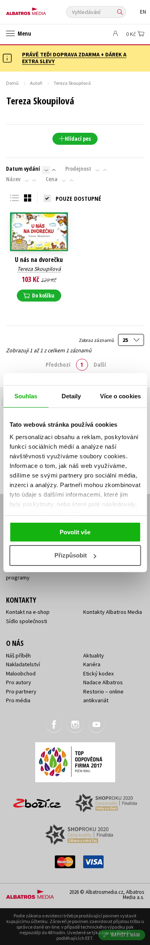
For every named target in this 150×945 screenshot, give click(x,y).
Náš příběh (18, 655)
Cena (52, 179)
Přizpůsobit (70, 555)
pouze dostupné (78, 198)
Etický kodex (98, 673)
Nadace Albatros (103, 682)
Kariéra (91, 664)
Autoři (36, 83)
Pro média (18, 700)
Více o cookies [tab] (120, 396)
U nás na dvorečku (39, 260)
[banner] (42, 9)
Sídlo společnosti (26, 621)
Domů (12, 83)
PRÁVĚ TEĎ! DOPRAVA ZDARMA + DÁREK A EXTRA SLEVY (74, 58)
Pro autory (18, 682)
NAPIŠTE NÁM (125, 934)
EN (143, 11)
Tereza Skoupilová (39, 268)
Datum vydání (23, 169)
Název (13, 179)
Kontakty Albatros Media (112, 611)
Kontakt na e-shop (28, 611)
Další (100, 364)
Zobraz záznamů (97, 340)
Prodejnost (78, 169)
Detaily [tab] (71, 396)
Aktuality (93, 655)
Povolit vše (75, 532)
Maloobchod (21, 673)
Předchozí (58, 364)
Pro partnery (21, 691)
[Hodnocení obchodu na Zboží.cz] (37, 800)
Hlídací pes (78, 138)
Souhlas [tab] (26, 396)
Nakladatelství (23, 664)
